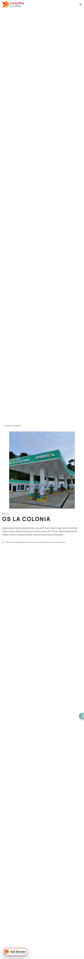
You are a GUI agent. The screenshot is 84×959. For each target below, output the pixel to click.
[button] (81, 4)
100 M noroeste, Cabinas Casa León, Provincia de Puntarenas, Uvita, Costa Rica (35, 542)
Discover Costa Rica (13, 425)
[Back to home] (13, 4)
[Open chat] (81, 716)
